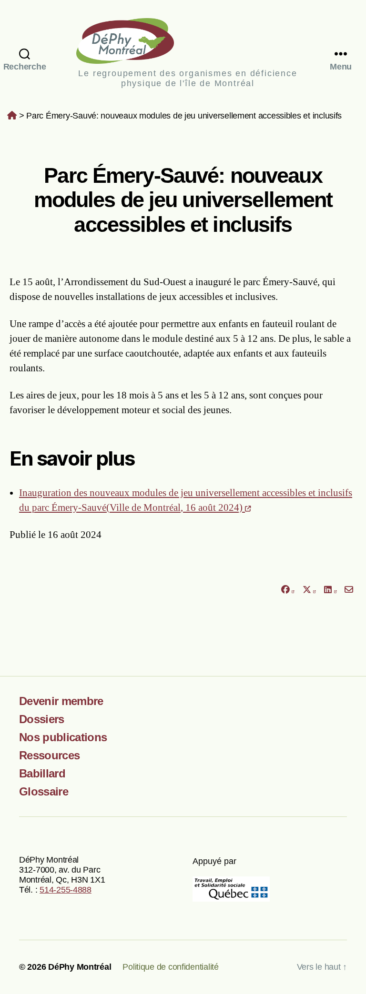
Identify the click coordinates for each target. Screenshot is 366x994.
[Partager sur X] (309, 590)
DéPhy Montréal (187, 40)
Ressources (49, 755)
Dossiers (41, 719)
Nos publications (63, 737)
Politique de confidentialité (170, 967)
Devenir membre (61, 701)
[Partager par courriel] (349, 590)
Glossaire (43, 791)
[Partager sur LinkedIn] (330, 590)
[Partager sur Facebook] (287, 590)
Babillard (42, 773)
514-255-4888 (66, 890)
